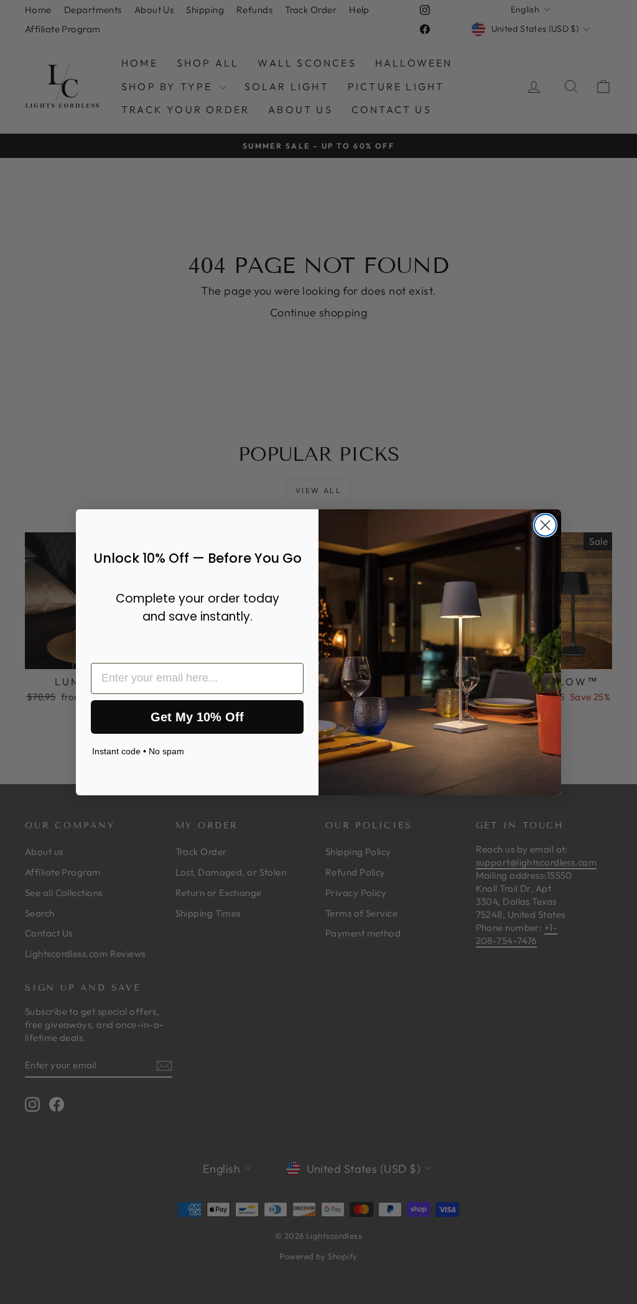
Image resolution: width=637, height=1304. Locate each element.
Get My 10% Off (197, 717)
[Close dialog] (545, 525)
